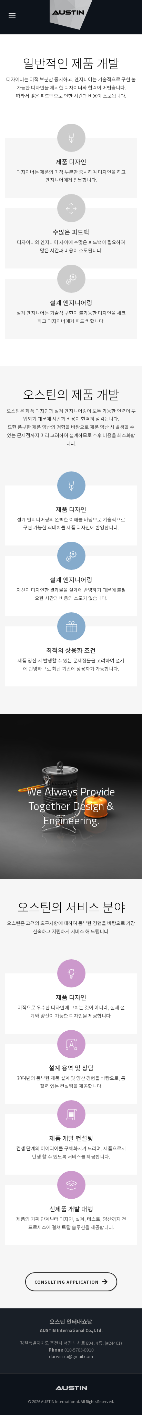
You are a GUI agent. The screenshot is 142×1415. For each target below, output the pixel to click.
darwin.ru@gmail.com (71, 1356)
